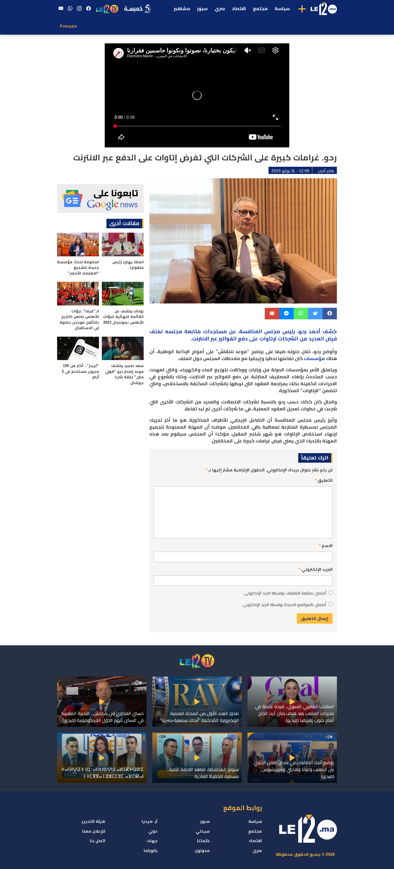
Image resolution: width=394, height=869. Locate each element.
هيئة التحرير (93, 821)
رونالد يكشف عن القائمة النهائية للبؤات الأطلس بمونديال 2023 (123, 317)
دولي (152, 831)
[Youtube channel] (61, 8)
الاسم (326, 545)
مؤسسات (314, 358)
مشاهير (182, 8)
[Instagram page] (79, 8)
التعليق (324, 480)
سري (220, 8)
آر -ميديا (149, 821)
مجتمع (260, 8)
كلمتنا (203, 840)
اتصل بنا (97, 840)
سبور (202, 8)
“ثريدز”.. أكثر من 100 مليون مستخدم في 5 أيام (80, 371)
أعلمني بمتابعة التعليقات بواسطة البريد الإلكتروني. (284, 593)
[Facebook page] (88, 8)
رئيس (288, 331)
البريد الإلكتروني (316, 569)
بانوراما (150, 850)
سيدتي (203, 831)
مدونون (202, 850)
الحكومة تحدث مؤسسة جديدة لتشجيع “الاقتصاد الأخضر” (78, 267)
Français (68, 26)
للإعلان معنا (93, 831)
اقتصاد (239, 8)
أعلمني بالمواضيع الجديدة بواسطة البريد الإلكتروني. (284, 604)
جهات (152, 840)
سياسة (282, 8)
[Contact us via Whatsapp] (70, 8)
